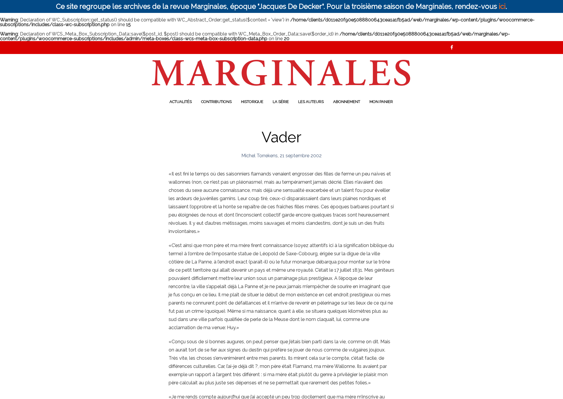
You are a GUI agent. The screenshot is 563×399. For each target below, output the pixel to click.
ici (502, 6)
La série (281, 101)
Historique (252, 101)
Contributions (216, 101)
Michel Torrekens (259, 155)
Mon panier (381, 101)
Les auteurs (311, 101)
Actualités (180, 101)
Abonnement (346, 101)
